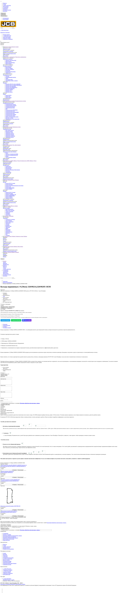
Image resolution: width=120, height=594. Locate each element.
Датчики (7, 76)
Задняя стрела (6, 147)
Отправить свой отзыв (5, 404)
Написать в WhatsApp (8, 39)
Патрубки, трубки (9, 117)
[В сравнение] (25, 470)
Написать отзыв (4, 375)
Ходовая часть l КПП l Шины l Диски (28, 160)
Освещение (8, 230)
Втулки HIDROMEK (10, 187)
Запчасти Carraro (14, 46)
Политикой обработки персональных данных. (56, 522)
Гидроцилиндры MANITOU (12, 110)
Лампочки (8, 227)
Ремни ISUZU (9, 95)
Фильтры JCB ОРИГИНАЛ (11, 87)
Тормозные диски (9, 132)
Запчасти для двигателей (11, 60)
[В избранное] (24, 470)
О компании (5, 7)
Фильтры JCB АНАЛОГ (11, 86)
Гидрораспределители (10, 106)
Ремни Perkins (8, 97)
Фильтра (5, 82)
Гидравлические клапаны (11, 105)
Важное (4, 261)
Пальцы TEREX (9, 196)
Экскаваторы (8, 172)
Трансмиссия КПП (7, 163)
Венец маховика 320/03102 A (6, 472)
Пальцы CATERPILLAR (11, 194)
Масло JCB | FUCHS (10, 210)
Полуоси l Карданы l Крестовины (13, 169)
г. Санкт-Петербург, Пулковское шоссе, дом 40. (8, 579)
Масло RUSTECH (9, 209)
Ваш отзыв (2, 391)
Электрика (11, 216)
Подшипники (8, 168)
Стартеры (8, 235)
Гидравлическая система (8, 103)
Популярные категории (5, 551)
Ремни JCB (8, 96)
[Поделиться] (12, 308)
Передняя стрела (6, 149)
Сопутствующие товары (11, 157)
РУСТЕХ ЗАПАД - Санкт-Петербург (9, 518)
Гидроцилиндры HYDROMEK (12, 112)
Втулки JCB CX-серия (10, 183)
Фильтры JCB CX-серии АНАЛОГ (13, 84)
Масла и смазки (14, 205)
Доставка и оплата (7, 9)
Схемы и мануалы (7, 5)
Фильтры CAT (9, 90)
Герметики (8, 212)
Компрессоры (8, 226)
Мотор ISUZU (9, 61)
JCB (4, 296)
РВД (6, 108)
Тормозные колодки (10, 133)
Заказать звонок (6, 34)
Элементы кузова (6, 243)
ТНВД (7, 78)
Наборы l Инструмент (18, 246)
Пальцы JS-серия (9, 193)
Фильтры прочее (9, 91)
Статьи (4, 4)
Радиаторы (8, 70)
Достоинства (3, 378)
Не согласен (3, 524)
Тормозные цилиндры (10, 135)
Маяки (7, 228)
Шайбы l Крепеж (15, 252)
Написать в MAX (7, 38)
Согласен (8, 524)
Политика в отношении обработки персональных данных (12, 584)
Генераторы (8, 222)
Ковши (7, 156)
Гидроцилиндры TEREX (11, 114)
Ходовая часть (6, 165)
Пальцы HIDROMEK (10, 195)
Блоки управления (9, 221)
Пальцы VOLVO (9, 198)
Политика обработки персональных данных (12, 535)
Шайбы (4, 256)
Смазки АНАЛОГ (9, 211)
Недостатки (3, 385)
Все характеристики (7, 302)
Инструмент (5, 55)
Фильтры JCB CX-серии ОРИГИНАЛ (14, 85)
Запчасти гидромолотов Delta (12, 154)
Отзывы (5, 326)
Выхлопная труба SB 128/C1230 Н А (8, 512)
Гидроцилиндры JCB (10, 113)
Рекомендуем (6, 264)
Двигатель (5, 281)
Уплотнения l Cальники (8, 51)
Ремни (4, 94)
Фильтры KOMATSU (10, 88)
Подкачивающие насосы (11, 77)
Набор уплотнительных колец (9, 53)
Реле (6, 234)
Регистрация (5, 19)
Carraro (4, 553)
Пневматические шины (8, 178)
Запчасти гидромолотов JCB (12, 155)
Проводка (8, 233)
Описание (5, 324)
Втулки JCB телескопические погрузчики (14, 185)
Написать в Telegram (5, 320)
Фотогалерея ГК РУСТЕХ (8, 539)
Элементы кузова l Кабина (21, 236)
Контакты (5, 11)
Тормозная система (16, 126)
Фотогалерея (5, 6)
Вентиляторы (8, 67)
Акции (4, 262)
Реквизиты (5, 8)
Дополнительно (3, 542)
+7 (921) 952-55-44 (4, 30)
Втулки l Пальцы (15, 179)
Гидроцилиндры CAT (10, 111)
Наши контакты (6, 540)
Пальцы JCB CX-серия (10, 192)
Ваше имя (2, 376)
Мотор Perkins (9, 63)
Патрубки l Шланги (10, 69)
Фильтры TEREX (9, 89)
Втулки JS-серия (9, 184)
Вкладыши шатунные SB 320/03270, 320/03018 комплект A (13, 466)
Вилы (7, 152)
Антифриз (8, 213)
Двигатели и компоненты (20, 56)
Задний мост (8, 166)
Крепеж (4, 254)
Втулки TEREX (9, 189)
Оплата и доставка (7, 534)
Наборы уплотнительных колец (9, 251)
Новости (5, 3)
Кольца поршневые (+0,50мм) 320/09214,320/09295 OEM (14, 517)
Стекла (4, 240)
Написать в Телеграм (5, 32)
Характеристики (6, 325)
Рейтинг (2, 398)
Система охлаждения (7, 66)
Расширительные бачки (11, 71)
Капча (1, 400)
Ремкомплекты (6, 99)
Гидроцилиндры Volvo (10, 115)
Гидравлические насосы (11, 104)
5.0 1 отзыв (2, 309)
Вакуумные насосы (10, 130)
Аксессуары (8, 214)
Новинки (5, 263)
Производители (6, 547)
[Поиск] (14, 278)
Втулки (4, 182)
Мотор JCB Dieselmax (10, 62)
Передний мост (9, 167)
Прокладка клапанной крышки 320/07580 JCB (10, 506)
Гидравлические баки (10, 107)
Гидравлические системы (20, 100)
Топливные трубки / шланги (12, 80)
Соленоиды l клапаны (10, 219)
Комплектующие (9, 131)
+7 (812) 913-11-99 (7, 35)
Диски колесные (6, 174)
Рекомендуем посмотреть (8, 548)
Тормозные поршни (10, 134)
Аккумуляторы (9, 220)
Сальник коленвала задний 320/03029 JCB (9, 480)
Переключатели (9, 231)
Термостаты (8, 72)
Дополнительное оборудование (9, 151)
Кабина (4, 238)
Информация (3, 531)
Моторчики (8, 229)
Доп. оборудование (16, 145)
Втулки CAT (8, 186)
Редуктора (8, 170)
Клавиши (8, 225)
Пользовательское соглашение (9, 536)
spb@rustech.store (6, 36)
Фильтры (5, 554)
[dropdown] (1, 1)
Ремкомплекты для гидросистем (12, 119)
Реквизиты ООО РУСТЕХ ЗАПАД (10, 537)
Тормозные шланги (10, 137)
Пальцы (4, 191)
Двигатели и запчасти (7, 59)
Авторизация (6, 18)
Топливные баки (9, 79)
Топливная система (7, 75)
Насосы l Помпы (9, 68)
